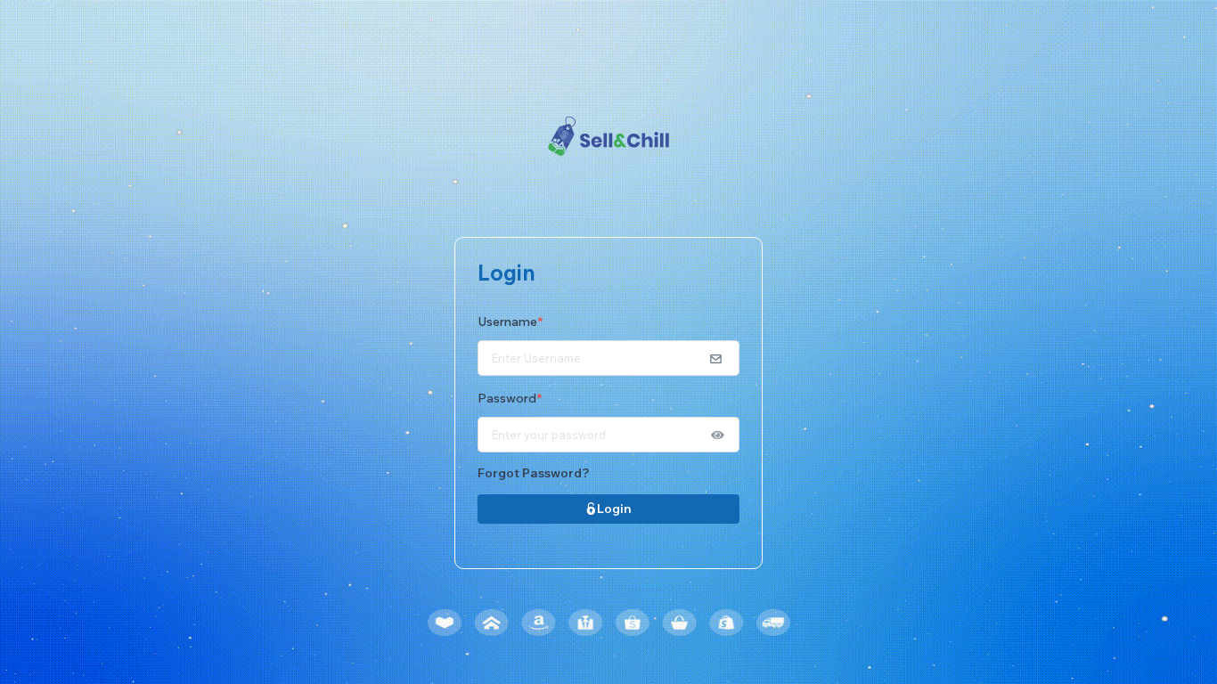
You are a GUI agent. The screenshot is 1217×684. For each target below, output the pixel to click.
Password (510, 398)
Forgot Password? (534, 473)
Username (510, 322)
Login (614, 509)
